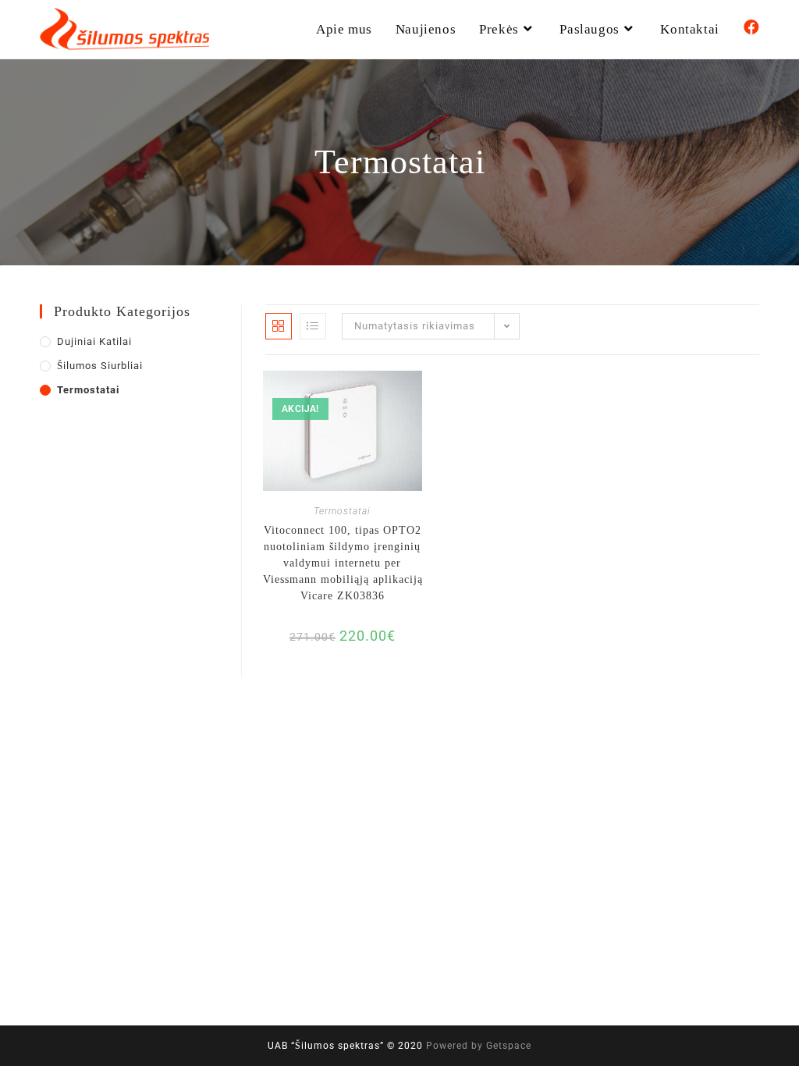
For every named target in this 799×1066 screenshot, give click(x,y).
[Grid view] (278, 326)
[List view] (313, 326)
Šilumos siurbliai (100, 365)
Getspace (508, 1045)
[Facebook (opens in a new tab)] (751, 27)
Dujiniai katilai (94, 341)
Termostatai (342, 511)
